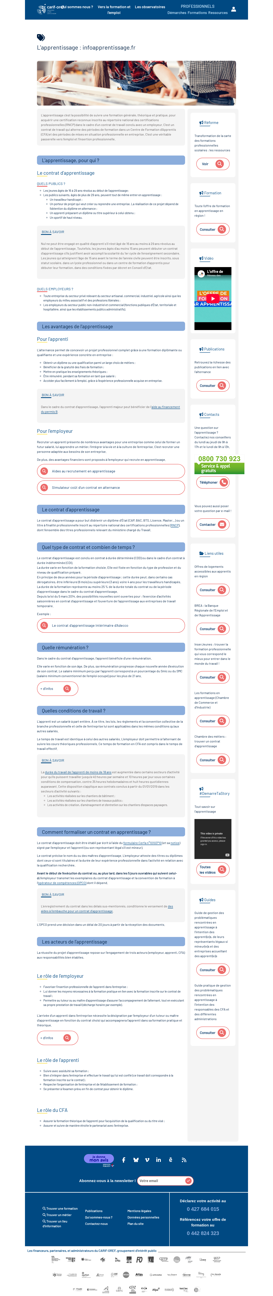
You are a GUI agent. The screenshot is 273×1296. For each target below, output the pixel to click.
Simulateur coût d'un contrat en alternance (86, 487)
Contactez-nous (96, 1223)
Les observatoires (150, 6)
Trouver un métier (59, 1215)
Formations (197, 12)
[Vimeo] (146, 1159)
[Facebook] (124, 1159)
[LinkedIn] (158, 1159)
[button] (188, 1181)
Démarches (176, 12)
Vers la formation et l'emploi (114, 9)
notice (174, 843)
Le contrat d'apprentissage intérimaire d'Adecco (90, 625)
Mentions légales (139, 1211)
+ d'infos (46, 688)
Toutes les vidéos (208, 869)
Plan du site (136, 1223)
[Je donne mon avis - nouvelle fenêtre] (99, 1160)
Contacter (208, 524)
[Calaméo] (170, 1159)
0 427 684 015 (203, 1209)
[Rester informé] (183, 1159)
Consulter (207, 229)
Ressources (218, 12)
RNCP (175, 525)
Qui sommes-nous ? (98, 1217)
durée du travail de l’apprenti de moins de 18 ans (78, 772)
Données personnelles (143, 1217)
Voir (205, 164)
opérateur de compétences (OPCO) (62, 883)
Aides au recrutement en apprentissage (83, 471)
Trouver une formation (62, 1208)
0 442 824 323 (203, 1233)
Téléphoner (209, 482)
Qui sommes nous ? (77, 6)
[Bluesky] (135, 1159)
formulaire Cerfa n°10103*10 (142, 843)
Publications (94, 1211)
